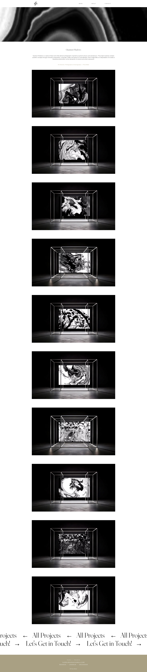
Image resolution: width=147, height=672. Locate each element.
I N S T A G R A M (83, 664)
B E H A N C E (62, 664)
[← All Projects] (73, 635)
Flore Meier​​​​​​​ (86, 64)
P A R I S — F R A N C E (73, 660)
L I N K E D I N (72, 664)
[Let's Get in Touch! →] (73, 643)
